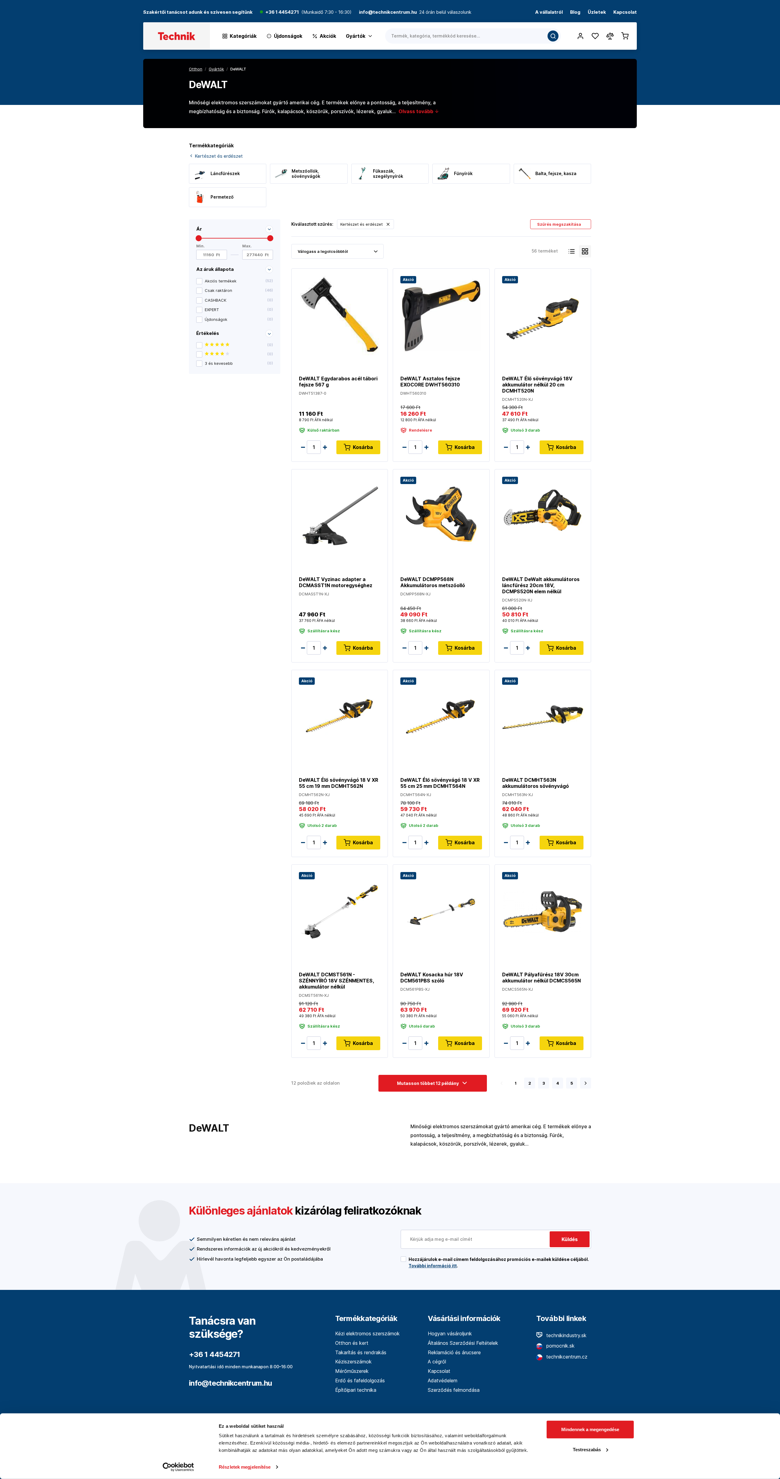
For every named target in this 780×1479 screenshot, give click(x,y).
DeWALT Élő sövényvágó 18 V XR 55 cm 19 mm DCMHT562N (338, 783)
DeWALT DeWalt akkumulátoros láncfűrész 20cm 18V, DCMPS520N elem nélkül (541, 585)
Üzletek (597, 12)
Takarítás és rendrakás (360, 1352)
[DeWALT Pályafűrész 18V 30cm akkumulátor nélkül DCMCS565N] (542, 911)
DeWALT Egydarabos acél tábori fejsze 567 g (338, 381)
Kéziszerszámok (353, 1362)
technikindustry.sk (566, 1335)
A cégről (437, 1362)
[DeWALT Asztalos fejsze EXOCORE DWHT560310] (441, 315)
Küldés (570, 1239)
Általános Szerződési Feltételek (463, 1343)
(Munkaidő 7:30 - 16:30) (326, 12)
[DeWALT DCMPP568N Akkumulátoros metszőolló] (441, 516)
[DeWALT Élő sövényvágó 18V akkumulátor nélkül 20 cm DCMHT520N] (542, 315)
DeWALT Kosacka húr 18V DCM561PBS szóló (431, 977)
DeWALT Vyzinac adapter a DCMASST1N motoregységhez (335, 582)
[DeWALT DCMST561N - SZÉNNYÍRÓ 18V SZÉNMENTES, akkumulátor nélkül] (339, 911)
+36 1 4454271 (282, 12)
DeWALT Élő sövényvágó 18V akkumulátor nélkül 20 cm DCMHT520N (537, 384)
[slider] (199, 238)
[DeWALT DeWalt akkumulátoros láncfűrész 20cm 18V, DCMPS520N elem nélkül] (542, 516)
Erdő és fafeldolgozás (360, 1380)
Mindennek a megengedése (590, 1429)
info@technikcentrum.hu (230, 1383)
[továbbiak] (585, 1083)
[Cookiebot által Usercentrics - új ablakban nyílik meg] (178, 1467)
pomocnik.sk (560, 1346)
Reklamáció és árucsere (454, 1352)
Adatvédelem (442, 1380)
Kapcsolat (625, 12)
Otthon (195, 68)
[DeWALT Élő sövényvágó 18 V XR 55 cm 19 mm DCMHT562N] (339, 717)
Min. (200, 246)
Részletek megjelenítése (245, 1467)
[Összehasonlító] (610, 36)
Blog (575, 12)
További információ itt (433, 1265)
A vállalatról (549, 12)
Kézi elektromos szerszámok (367, 1333)
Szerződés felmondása (454, 1390)
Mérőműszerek (352, 1371)
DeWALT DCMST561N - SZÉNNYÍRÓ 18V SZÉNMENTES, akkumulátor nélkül (336, 980)
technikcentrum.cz (566, 1357)
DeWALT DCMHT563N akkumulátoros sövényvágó (535, 783)
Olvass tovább (416, 111)
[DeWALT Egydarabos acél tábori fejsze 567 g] (339, 315)
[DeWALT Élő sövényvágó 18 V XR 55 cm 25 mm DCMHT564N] (441, 717)
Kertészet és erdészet (218, 156)
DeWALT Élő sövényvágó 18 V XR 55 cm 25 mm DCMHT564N (440, 783)
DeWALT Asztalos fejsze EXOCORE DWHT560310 (430, 381)
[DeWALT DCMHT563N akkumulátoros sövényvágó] (542, 717)
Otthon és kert (351, 1343)
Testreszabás (587, 1449)
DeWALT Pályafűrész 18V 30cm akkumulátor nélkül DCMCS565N (541, 977)
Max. (247, 246)
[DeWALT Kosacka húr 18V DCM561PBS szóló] (441, 911)
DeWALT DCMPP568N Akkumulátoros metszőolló (432, 582)
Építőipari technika (355, 1390)
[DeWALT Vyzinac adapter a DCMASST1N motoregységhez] (339, 516)
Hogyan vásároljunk (450, 1333)
